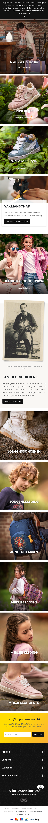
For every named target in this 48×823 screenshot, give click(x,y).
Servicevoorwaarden (36, 812)
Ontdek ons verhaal (12, 401)
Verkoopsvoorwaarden (24, 814)
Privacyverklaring (21, 812)
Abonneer (38, 734)
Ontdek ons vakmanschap (17, 222)
